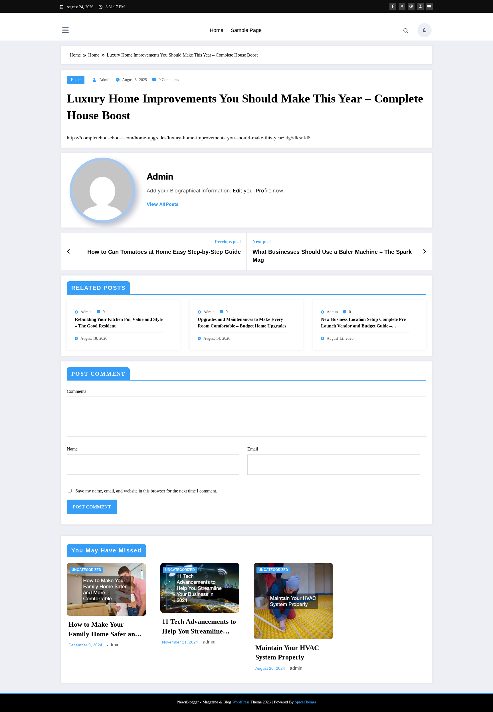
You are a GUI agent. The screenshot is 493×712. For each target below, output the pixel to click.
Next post (261, 241)
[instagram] (420, 6)
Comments (76, 391)
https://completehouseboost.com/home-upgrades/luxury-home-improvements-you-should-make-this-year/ (175, 137)
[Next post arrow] (424, 251)
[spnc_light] (424, 30)
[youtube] (429, 6)
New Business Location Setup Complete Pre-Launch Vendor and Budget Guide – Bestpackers (364, 323)
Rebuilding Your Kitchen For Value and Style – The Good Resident (119, 322)
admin (104, 80)
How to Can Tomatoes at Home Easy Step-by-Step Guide (164, 252)
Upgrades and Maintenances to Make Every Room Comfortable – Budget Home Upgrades (242, 322)
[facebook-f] (392, 6)
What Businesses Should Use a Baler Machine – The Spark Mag (332, 256)
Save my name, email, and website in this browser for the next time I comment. (146, 490)
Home (216, 30)
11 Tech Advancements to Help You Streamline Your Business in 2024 (199, 627)
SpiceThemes (305, 702)
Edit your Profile (252, 191)
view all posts (163, 204)
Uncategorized (86, 570)
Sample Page (246, 30)
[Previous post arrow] (68, 251)
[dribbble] (411, 6)
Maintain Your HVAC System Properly (287, 652)
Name (72, 448)
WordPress (240, 702)
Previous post (228, 241)
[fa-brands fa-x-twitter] (402, 6)
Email (252, 448)
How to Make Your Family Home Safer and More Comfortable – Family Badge (103, 630)
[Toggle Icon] (65, 31)
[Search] (406, 31)
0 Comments (169, 80)
